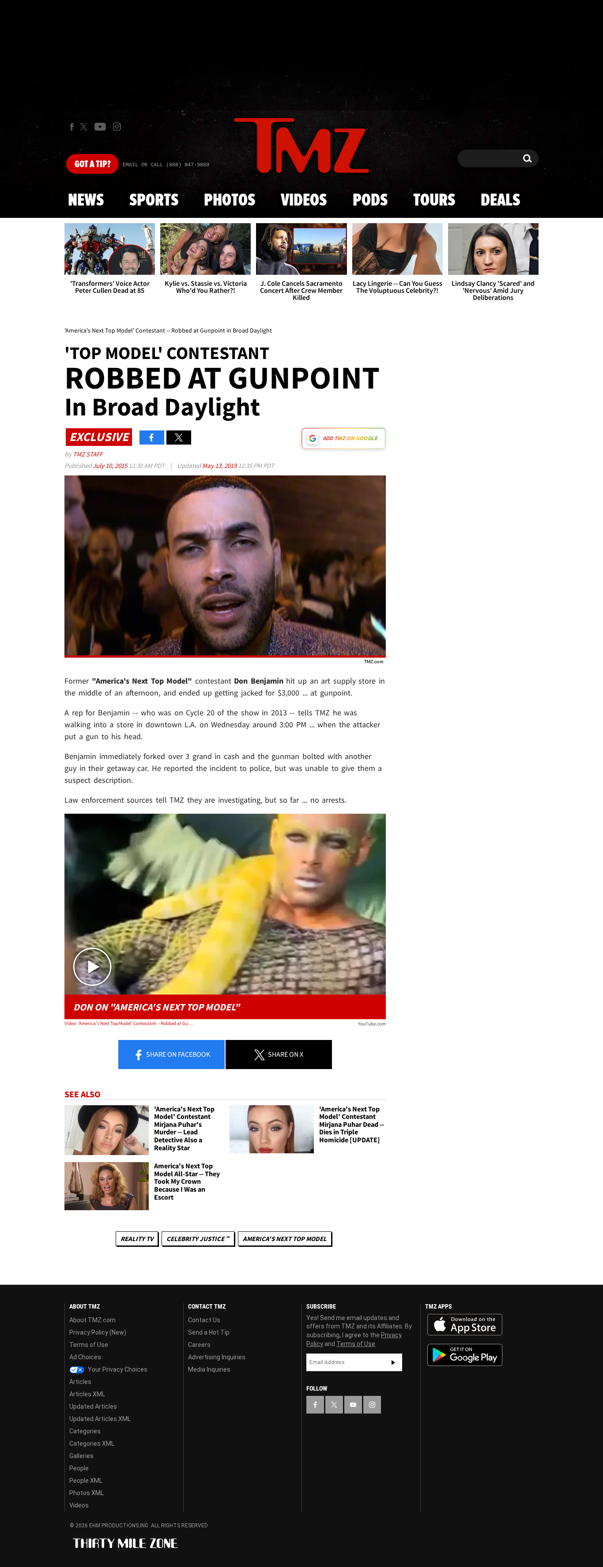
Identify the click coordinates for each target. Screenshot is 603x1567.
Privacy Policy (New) (97, 1332)
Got (92, 164)
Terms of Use (88, 1344)
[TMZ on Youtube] (100, 127)
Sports (153, 200)
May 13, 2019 (220, 465)
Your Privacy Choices (117, 1369)
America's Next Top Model (285, 1238)
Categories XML (91, 1443)
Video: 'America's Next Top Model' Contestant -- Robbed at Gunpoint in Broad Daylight (128, 1023)
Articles (80, 1381)
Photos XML (86, 1492)
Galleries (81, 1455)
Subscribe (393, 1362)
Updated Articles (93, 1406)
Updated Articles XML (100, 1418)
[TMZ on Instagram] (116, 126)
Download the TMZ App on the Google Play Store (464, 1355)
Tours (434, 200)
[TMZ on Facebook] (71, 127)
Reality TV (137, 1238)
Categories (85, 1431)
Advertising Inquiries (216, 1357)
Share (177, 1054)
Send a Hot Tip (209, 1332)
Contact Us (204, 1320)
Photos (229, 200)
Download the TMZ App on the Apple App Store (464, 1325)
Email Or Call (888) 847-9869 (166, 165)
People (79, 1468)
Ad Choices (85, 1357)
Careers (199, 1344)
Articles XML (87, 1394)
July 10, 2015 (110, 465)
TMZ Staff (87, 454)
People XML (85, 1480)
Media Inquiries (209, 1369)
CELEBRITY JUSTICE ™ (198, 1238)
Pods (370, 200)
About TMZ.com (92, 1320)
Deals (500, 200)
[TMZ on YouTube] (353, 1405)
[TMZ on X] (85, 127)
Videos (304, 200)
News (86, 200)
